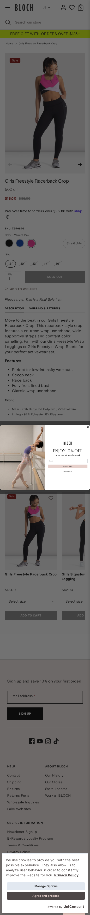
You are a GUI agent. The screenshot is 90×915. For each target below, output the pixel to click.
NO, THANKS (67, 471)
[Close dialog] (87, 427)
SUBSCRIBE (67, 466)
